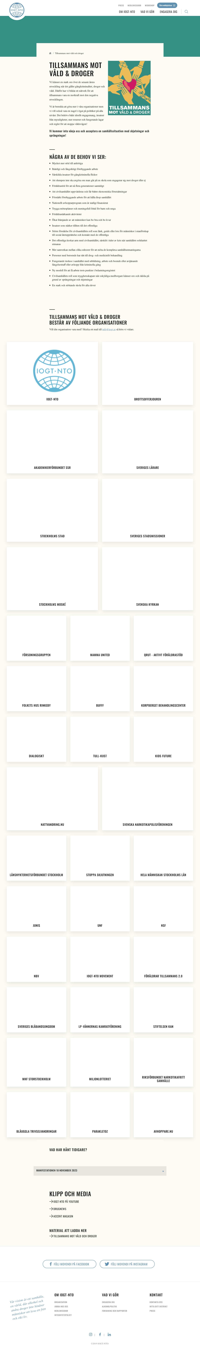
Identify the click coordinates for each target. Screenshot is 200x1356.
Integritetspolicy (63, 1315)
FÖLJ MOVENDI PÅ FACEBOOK (71, 1264)
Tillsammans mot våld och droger (75, 1236)
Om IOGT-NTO (127, 12)
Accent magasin (63, 1216)
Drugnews (59, 1209)
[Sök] (186, 11)
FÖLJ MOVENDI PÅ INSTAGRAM (129, 1264)
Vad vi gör (147, 12)
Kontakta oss (156, 1302)
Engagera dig (168, 12)
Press (121, 5)
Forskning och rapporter (114, 1310)
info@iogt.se (109, 329)
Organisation (60, 1302)
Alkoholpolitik (109, 1306)
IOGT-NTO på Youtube (66, 1201)
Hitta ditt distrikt (158, 1306)
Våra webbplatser (166, 5)
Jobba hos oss (61, 1306)
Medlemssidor (134, 5)
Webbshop (150, 5)
